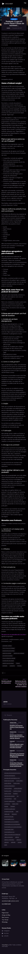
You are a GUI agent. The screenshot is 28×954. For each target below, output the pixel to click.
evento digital (19, 780)
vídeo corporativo (8, 837)
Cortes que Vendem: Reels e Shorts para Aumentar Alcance (17, 736)
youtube (20, 842)
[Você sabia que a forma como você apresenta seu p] (23, 863)
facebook (15, 793)
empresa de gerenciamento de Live (12, 773)
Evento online (16, 783)
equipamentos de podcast (8, 650)
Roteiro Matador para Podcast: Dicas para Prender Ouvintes (16, 746)
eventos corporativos (9, 785)
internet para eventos (9, 796)
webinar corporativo (9, 839)
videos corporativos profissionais (12, 834)
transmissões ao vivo (9, 832)
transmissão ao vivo (9, 819)
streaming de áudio (8, 816)
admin (5, 701)
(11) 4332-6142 (6, 904)
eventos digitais (8, 788)
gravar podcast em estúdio (8, 658)
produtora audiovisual (9, 809)
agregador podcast (7, 645)
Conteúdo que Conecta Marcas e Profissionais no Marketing (17, 755)
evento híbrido (7, 783)
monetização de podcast (8, 660)
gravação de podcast (7, 655)
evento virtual (7, 793)
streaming (14, 814)
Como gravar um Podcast (8, 648)
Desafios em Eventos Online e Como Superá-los (17, 727)
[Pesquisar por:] (14, 715)
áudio (5, 844)
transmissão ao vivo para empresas (12, 826)
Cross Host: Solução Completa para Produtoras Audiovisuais (17, 764)
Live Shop (19, 801)
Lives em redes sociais (9, 801)
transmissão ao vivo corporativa (12, 824)
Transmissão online (8, 829)
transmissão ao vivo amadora (11, 821)
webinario (18, 839)
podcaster (4, 665)
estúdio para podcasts (19, 653)
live (17, 796)
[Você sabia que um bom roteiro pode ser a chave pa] (14, 863)
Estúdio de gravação (9, 780)
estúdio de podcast (6, 653)
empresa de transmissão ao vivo (12, 778)
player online (15, 803)
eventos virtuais (17, 791)
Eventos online (7, 791)
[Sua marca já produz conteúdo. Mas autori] (5, 863)
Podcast (14, 19)
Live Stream (7, 803)
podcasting (12, 665)
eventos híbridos (18, 788)
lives (15, 798)
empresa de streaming (9, 775)
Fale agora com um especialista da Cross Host (13, 634)
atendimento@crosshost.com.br (10, 901)
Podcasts (19, 665)
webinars (6, 842)
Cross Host (5, 945)
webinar (17, 837)
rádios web (6, 814)
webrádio (13, 842)
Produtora (13, 722)
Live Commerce (8, 798)
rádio (17, 811)
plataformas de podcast (8, 663)
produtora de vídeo (8, 811)
